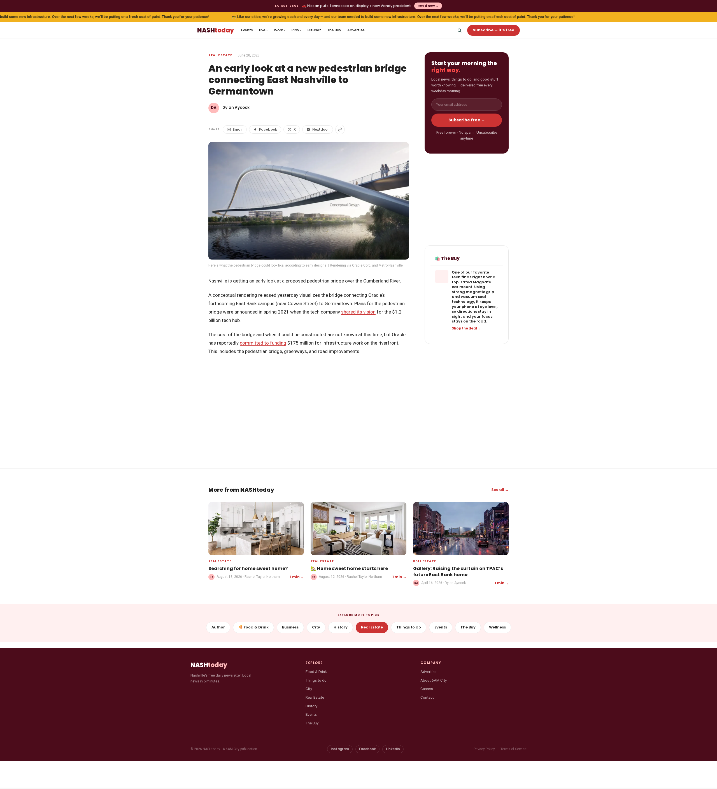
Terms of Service (513, 749)
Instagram (340, 749)
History (341, 627)
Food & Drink (316, 671)
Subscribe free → (466, 120)
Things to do (408, 627)
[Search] (459, 30)
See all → (500, 489)
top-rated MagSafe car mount (471, 284)
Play (296, 30)
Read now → (428, 5)
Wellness (497, 627)
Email (238, 129)
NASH (215, 30)
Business (290, 627)
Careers (426, 688)
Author (218, 627)
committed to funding (263, 343)
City (316, 627)
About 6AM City (433, 680)
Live (263, 30)
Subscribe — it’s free (493, 30)
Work (279, 30)
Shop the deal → (466, 328)
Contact (427, 697)
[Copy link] (340, 129)
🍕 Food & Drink (253, 627)
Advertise (356, 30)
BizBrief (314, 30)
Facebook (268, 129)
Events (247, 30)
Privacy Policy (484, 749)
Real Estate (220, 55)
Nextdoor (320, 129)
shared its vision (358, 312)
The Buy (334, 30)
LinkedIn (393, 749)
